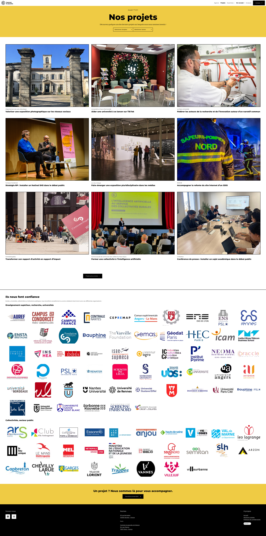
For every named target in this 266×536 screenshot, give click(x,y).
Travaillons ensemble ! (132, 496)
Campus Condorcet (12, 183)
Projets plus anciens (93, 276)
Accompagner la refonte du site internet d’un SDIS (202, 185)
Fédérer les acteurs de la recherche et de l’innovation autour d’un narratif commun (218, 111)
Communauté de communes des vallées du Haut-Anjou (108, 256)
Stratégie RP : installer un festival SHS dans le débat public (35, 185)
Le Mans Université (183, 109)
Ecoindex (246, 523)
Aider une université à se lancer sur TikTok (112, 111)
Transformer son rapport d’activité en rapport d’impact (33, 259)
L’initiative (180, 256)
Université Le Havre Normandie (101, 109)
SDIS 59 (179, 183)
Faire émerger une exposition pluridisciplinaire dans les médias (123, 185)
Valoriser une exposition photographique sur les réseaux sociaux (38, 111)
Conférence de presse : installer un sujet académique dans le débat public (214, 259)
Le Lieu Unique (96, 183)
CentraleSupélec (11, 256)
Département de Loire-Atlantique (16, 109)
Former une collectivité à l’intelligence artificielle (116, 259)
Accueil (130, 10)
